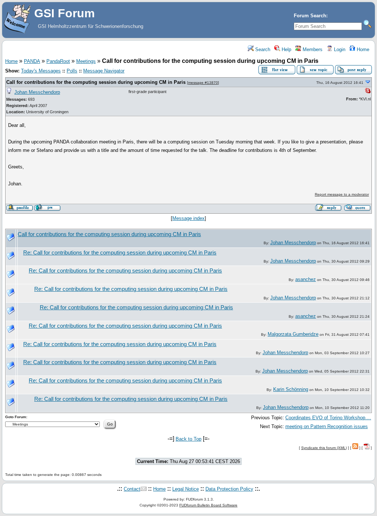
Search (262, 49)
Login (338, 49)
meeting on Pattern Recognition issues (326, 426)
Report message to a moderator (342, 194)
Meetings (86, 61)
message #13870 (203, 83)
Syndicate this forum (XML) (324, 448)
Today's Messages (41, 71)
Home (362, 49)
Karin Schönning (290, 389)
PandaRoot (58, 61)
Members (312, 49)
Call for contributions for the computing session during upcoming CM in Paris (96, 82)
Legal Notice (185, 489)
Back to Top (188, 439)
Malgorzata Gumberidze (293, 334)
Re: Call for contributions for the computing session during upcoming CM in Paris (119, 253)
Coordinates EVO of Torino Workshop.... (328, 417)
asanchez (305, 279)
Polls (72, 71)
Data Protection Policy (229, 489)
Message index (188, 218)
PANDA (32, 61)
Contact (132, 489)
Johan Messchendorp (37, 92)
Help (285, 49)
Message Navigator (103, 71)
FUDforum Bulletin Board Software (208, 505)
